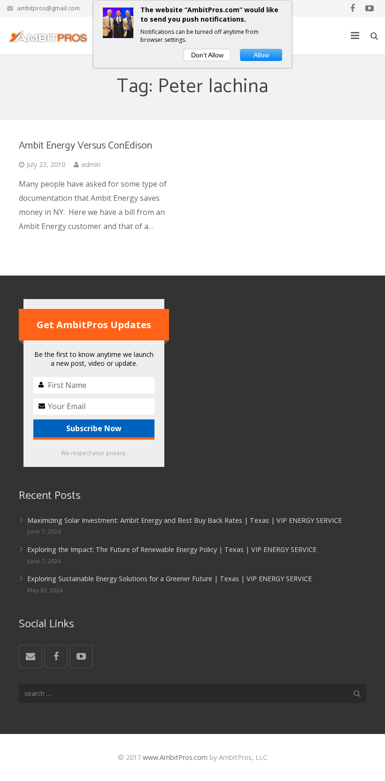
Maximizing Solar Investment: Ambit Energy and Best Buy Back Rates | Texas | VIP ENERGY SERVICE (184, 520)
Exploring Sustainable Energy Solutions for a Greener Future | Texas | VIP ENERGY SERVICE (169, 578)
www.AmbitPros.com (175, 757)
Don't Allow (207, 55)
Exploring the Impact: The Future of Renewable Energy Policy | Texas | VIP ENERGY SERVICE (171, 549)
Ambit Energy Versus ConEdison (85, 145)
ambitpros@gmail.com (48, 8)
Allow (261, 55)
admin (90, 164)
